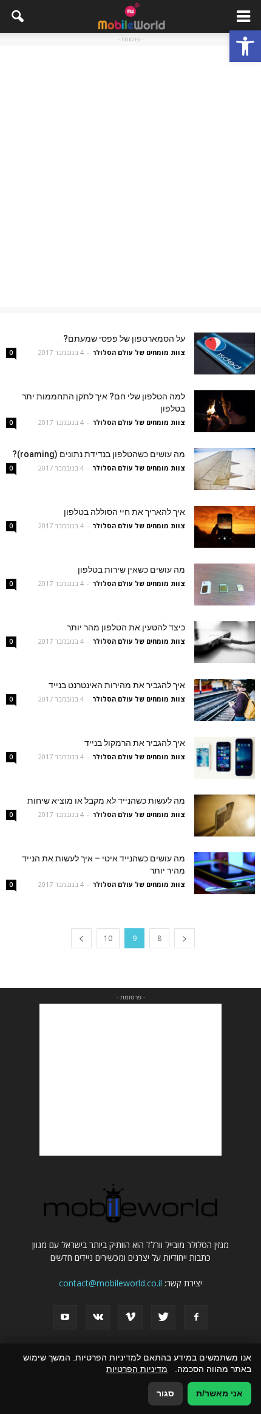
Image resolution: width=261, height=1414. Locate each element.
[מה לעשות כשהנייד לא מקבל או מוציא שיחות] (224, 815)
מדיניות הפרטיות (137, 1369)
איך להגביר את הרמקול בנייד (134, 743)
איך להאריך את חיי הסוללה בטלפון (124, 512)
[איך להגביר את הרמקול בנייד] (224, 758)
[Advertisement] (130, 176)
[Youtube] (65, 1317)
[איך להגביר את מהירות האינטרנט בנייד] (224, 700)
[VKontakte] (98, 1317)
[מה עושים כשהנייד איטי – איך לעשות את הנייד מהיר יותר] (224, 873)
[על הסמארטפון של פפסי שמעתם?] (224, 353)
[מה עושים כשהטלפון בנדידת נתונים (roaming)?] (224, 469)
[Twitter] (163, 1317)
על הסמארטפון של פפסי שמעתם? (124, 338)
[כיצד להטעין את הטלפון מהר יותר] (224, 642)
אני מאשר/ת (219, 1393)
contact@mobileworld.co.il (110, 1283)
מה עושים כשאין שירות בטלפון (131, 569)
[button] (245, 46)
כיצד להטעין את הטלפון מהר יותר (126, 627)
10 (108, 938)
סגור (165, 1393)
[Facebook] (196, 1317)
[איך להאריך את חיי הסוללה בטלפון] (224, 527)
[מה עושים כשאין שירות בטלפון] (224, 584)
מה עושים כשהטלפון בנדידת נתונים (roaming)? (98, 454)
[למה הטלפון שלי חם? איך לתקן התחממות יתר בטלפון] (224, 411)
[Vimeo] (130, 1317)
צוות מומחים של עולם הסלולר (138, 352)
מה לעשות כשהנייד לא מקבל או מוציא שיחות (106, 800)
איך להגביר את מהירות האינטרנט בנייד (117, 685)
